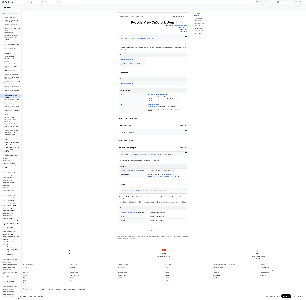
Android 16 (167, 270)
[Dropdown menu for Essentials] (24, 2)
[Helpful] (183, 16)
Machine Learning (75, 270)
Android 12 (167, 280)
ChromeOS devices (122, 272)
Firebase (58, 289)
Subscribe (286, 296)
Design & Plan (32, 2)
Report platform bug (264, 267)
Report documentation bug (266, 270)
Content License (160, 236)
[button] (10, 158)
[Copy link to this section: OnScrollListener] (133, 126)
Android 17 (167, 267)
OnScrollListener (126, 83)
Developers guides (216, 270)
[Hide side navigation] (19, 297)
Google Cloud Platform (69, 289)
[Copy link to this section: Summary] (129, 73)
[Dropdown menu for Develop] (49, 2)
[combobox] (263, 1)
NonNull (165, 94)
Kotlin (180, 31)
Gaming (72, 267)
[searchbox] (11, 13)
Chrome (51, 289)
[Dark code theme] (186, 37)
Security (25, 272)
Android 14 (167, 275)
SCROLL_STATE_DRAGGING (155, 176)
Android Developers (123, 16)
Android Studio (293, 2)
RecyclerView (152, 96)
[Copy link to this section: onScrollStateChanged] (137, 148)
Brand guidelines (38, 296)
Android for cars (122, 275)
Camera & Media (74, 275)
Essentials (19, 2)
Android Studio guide (217, 267)
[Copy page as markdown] (182, 22)
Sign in (302, 2)
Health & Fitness (74, 272)
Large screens (121, 267)
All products (81, 289)
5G (71, 280)
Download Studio (216, 275)
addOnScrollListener (127, 59)
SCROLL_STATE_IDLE (171, 174)
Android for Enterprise (29, 270)
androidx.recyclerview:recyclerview (178, 25)
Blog (69, 2)
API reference (7, 8)
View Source (182, 27)
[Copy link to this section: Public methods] (134, 141)
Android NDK (215, 277)
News (24, 277)
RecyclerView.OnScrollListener (144, 38)
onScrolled (151, 104)
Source (25, 275)
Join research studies (264, 275)
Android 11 (167, 282)
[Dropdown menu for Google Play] (62, 2)
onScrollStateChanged (155, 94)
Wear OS (120, 270)
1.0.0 (186, 29)
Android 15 (167, 272)
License (31, 296)
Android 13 (167, 277)
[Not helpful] (186, 16)
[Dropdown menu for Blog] (72, 2)
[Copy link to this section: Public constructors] (138, 119)
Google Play (56, 2)
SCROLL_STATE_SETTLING (172, 176)
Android (25, 267)
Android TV (120, 277)
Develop (44, 2)
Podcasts (25, 282)
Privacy (72, 277)
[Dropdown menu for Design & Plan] (38, 2)
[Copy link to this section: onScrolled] (128, 184)
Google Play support (264, 272)
